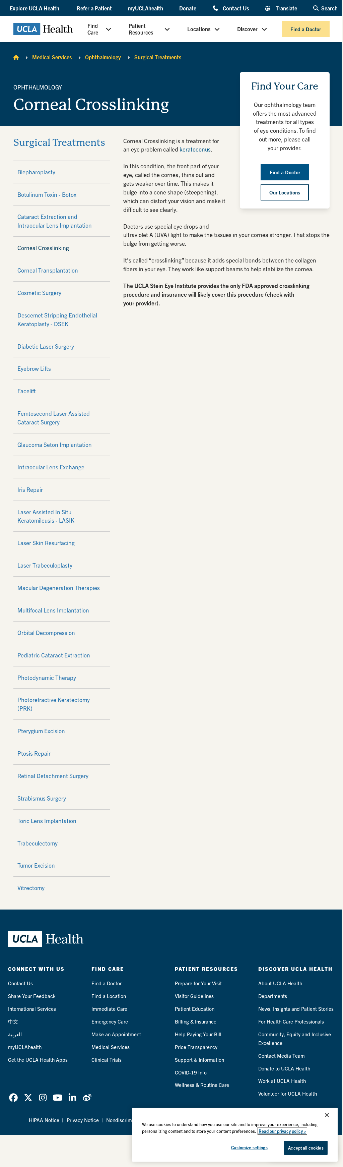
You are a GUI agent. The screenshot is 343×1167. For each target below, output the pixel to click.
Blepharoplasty (36, 171)
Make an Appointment (116, 1034)
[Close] (327, 1115)
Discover (247, 28)
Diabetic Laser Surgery (45, 346)
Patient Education (194, 1008)
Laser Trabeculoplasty (44, 565)
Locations (198, 28)
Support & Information (199, 1059)
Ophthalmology (103, 57)
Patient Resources (141, 29)
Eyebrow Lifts (34, 368)
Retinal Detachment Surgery (52, 775)
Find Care (92, 29)
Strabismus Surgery (41, 798)
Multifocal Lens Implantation (53, 610)
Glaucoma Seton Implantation (54, 444)
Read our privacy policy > (282, 1131)
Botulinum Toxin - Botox (46, 194)
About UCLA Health (280, 983)
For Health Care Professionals (291, 1021)
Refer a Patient (94, 8)
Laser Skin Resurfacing (46, 542)
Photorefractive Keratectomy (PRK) (53, 704)
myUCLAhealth (145, 8)
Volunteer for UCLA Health (287, 1093)
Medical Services (52, 57)
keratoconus (195, 149)
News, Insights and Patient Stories (296, 1008)
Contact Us (236, 8)
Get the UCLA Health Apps (38, 1059)
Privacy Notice (83, 1120)
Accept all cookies (305, 1148)
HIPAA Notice (44, 1120)
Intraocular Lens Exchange (50, 466)
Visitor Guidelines (194, 996)
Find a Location (108, 996)
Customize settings (249, 1147)
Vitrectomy (31, 887)
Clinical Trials (106, 1059)
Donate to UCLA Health (284, 1068)
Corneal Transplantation (47, 270)
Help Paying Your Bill (198, 1034)
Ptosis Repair (34, 753)
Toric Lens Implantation (46, 820)
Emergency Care (109, 1021)
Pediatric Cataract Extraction (53, 654)
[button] (35, 8)
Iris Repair (30, 489)
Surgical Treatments (157, 57)
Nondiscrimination (126, 1120)
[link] (13, 1097)
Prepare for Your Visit (198, 983)
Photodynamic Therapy (46, 677)
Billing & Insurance (195, 1021)
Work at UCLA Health (282, 1080)
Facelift (26, 390)
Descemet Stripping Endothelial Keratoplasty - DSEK (57, 319)
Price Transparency (196, 1047)
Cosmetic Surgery (39, 292)
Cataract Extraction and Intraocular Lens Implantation (54, 221)
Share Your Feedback (32, 996)
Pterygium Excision (41, 730)
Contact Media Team (281, 1055)
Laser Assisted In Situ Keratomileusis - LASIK (45, 516)
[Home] (16, 57)
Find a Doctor (305, 29)
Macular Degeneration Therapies (58, 587)
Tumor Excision (36, 865)
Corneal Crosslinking (43, 247)
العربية (15, 1034)
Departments (272, 996)
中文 (13, 1021)
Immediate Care (109, 1008)
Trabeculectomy (37, 843)
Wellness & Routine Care (202, 1085)
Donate (187, 8)
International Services (32, 1008)
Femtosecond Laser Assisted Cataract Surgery (53, 417)
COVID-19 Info (191, 1072)
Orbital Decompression (46, 632)
